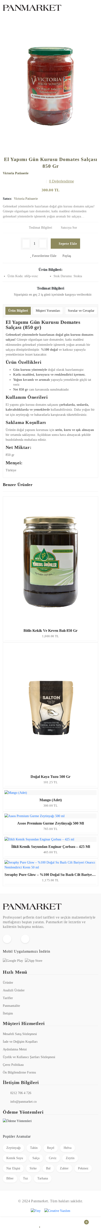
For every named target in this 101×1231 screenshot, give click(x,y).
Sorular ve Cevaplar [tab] (81, 310)
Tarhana (42, 1178)
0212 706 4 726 (20, 1093)
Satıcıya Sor (69, 227)
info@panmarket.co (23, 1101)
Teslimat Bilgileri (40, 227)
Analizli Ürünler (14, 990)
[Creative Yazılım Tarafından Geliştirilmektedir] (57, 1210)
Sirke (33, 1168)
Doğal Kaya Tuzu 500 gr (50, 777)
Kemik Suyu (14, 1158)
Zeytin (70, 1158)
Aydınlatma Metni (15, 1049)
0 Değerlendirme (61, 181)
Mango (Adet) (50, 800)
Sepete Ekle (67, 243)
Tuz (25, 1178)
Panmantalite (11, 1005)
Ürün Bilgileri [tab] (18, 310)
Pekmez (83, 1168)
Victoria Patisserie (15, 173)
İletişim (8, 1013)
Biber (10, 1178)
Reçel (50, 1148)
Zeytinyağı (13, 1148)
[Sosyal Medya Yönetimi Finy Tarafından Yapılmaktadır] (36, 1210)
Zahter (64, 1168)
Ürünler (8, 982)
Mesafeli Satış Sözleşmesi (20, 1034)
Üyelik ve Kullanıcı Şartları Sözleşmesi (29, 1057)
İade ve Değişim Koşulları (20, 1041)
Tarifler (8, 998)
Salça (35, 1158)
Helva (67, 1148)
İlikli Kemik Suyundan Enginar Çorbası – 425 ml (50, 847)
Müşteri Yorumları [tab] (48, 310)
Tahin (34, 1148)
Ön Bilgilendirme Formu (19, 1072)
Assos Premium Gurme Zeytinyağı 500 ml (50, 823)
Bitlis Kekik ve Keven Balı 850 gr (50, 631)
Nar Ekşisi (13, 1168)
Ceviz (52, 1158)
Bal (48, 1168)
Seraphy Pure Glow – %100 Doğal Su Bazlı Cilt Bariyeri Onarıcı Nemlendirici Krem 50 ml (50, 875)
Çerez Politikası (13, 1065)
